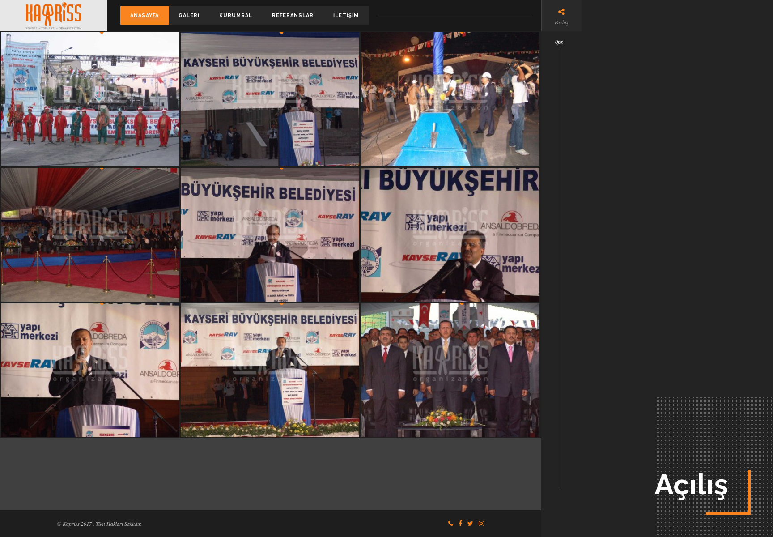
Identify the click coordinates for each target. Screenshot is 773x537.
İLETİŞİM (346, 15)
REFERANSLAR (293, 15)
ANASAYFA (144, 15)
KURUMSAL (235, 15)
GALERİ (189, 15)
